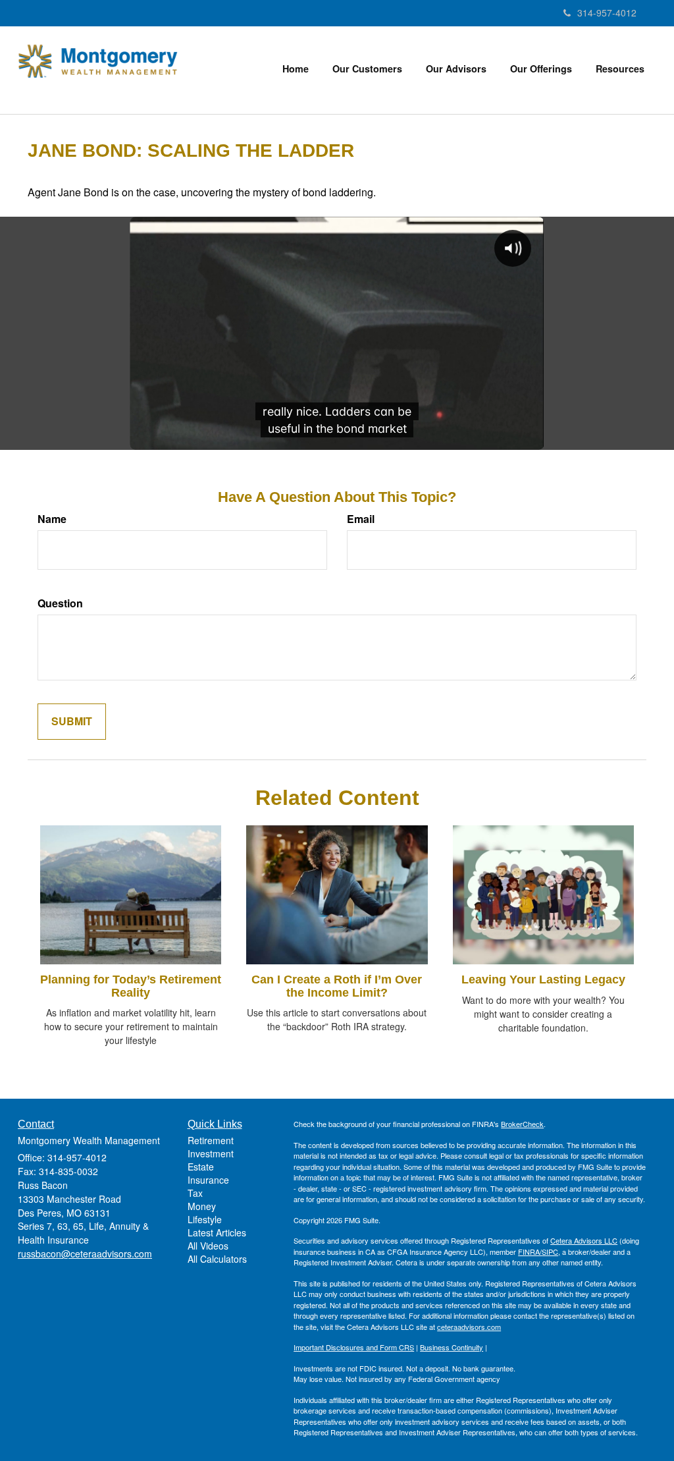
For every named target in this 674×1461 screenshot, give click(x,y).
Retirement (211, 1140)
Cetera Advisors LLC (583, 1240)
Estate (201, 1166)
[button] (367, 68)
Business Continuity (451, 1347)
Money (202, 1206)
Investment (211, 1153)
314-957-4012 (606, 12)
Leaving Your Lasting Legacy (543, 979)
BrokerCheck (522, 1123)
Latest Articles (217, 1232)
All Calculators (217, 1258)
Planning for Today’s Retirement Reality (130, 986)
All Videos (208, 1245)
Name (52, 519)
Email (361, 519)
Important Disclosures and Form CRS (354, 1347)
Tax (195, 1192)
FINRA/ (530, 1251)
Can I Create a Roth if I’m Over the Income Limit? (336, 986)
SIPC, (551, 1251)
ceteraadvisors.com (469, 1326)
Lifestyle (205, 1219)
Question (60, 603)
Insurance (208, 1179)
